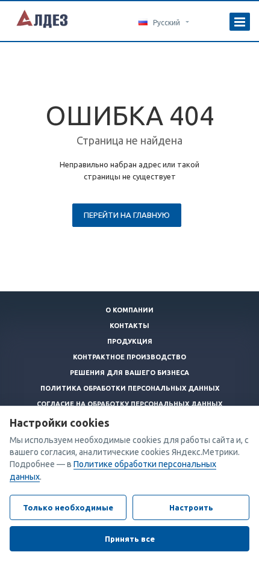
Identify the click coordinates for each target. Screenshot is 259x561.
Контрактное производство (129, 357)
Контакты (129, 325)
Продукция (129, 341)
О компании (129, 310)
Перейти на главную (127, 215)
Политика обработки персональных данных (129, 388)
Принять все (130, 539)
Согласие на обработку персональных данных (129, 404)
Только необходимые (68, 507)
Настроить (191, 507)
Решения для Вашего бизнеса (129, 372)
